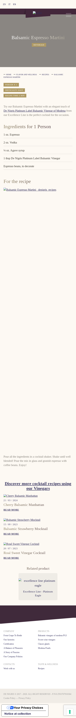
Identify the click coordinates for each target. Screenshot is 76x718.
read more (11, 510)
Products (43, 631)
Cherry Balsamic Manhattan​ (24, 505)
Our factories (9, 639)
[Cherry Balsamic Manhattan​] (21, 495)
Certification (9, 644)
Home (8, 75)
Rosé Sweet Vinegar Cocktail (24, 553)
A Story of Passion (11, 652)
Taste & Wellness (48, 664)
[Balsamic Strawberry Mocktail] (22, 519)
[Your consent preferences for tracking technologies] (69, 712)
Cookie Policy (9, 698)
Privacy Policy (25, 698)
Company (9, 631)
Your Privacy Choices (28, 707)
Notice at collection (17, 713)
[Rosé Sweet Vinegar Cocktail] (21, 543)
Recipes (45, 75)
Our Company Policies (13, 656)
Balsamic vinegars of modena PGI (52, 635)
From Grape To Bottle (13, 635)
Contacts (9, 664)
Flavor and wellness (26, 75)
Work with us (9, 668)
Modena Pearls (44, 648)
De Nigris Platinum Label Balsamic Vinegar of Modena (35, 110)
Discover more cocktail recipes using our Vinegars (38, 486)
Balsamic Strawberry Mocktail (26, 529)
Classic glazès (44, 644)
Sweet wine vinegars (46, 639)
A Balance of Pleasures (13, 648)
